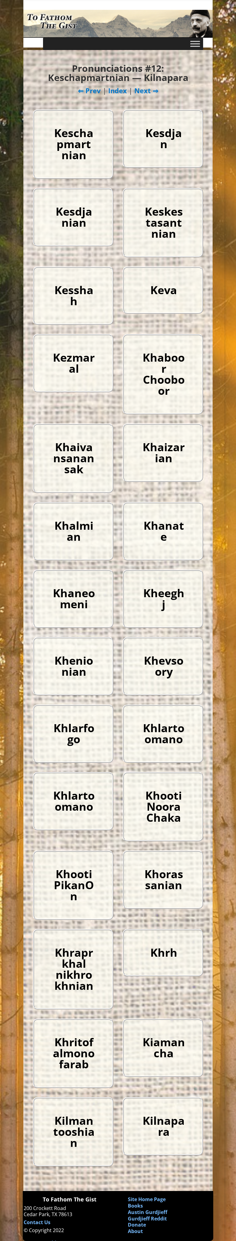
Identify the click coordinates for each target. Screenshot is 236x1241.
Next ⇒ (146, 90)
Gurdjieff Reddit (147, 1218)
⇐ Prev (89, 90)
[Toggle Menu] (195, 44)
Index (117, 90)
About (135, 1231)
